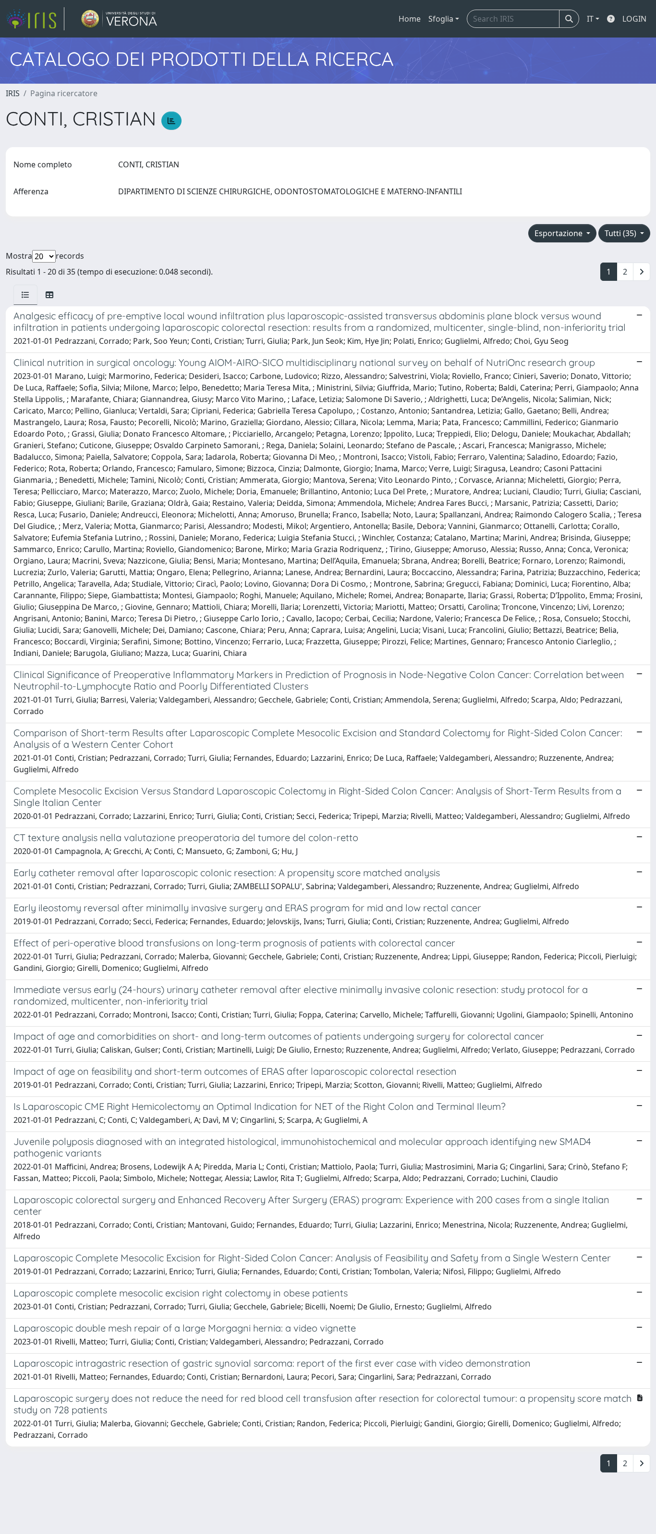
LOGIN (634, 18)
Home (410, 18)
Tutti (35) (621, 233)
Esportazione (559, 233)
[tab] (25, 295)
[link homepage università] (119, 18)
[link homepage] (35, 18)
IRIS (13, 93)
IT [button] (590, 18)
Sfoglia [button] (440, 18)
